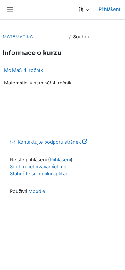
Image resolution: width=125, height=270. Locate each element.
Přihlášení (109, 9)
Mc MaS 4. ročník (23, 70)
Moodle (37, 191)
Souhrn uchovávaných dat (39, 167)
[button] (83, 9)
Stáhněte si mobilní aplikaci (39, 174)
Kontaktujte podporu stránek (49, 142)
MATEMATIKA (18, 37)
